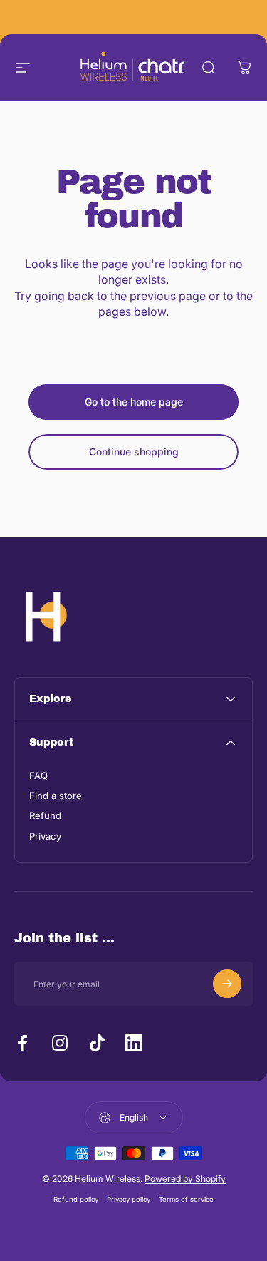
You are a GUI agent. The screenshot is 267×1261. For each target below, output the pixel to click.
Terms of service (186, 1199)
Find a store (55, 795)
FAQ (38, 775)
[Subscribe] (227, 983)
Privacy (45, 836)
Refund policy (75, 1199)
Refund (45, 815)
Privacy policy (128, 1199)
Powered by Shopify (185, 1178)
